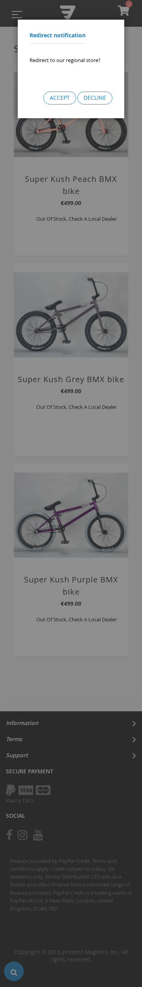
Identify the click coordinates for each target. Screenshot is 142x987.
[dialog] (71, 493)
